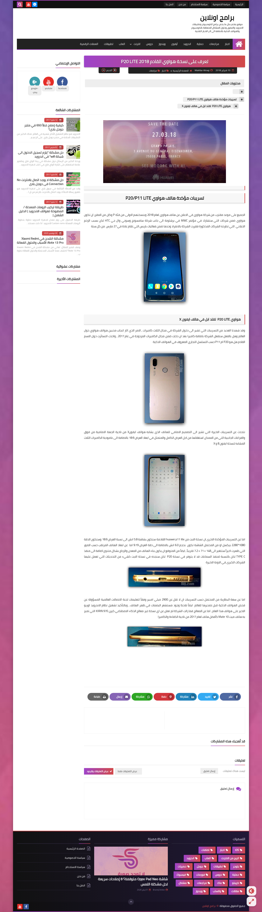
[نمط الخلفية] (251, 901)
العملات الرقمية (89, 43)
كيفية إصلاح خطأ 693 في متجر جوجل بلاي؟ (43, 127)
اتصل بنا (169, 4)
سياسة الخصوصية (221, 4)
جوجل (200, 866)
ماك (219, 882)
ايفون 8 (222, 443)
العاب (122, 43)
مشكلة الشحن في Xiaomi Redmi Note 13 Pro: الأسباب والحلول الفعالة (40, 240)
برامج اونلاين (217, 17)
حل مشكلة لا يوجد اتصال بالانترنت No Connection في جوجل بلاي (40, 182)
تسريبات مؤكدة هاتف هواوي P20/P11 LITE (211, 99)
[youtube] (28, 4)
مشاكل (183, 882)
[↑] (131, 902)
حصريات (182, 866)
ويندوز (162, 43)
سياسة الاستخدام (199, 4)
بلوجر (236, 866)
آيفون (174, 43)
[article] (126, 720)
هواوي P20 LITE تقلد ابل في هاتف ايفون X (206, 106)
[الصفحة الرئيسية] (239, 44)
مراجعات (214, 43)
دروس (149, 43)
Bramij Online (159, 890)
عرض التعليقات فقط (127, 771)
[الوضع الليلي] (251, 891)
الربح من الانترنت (230, 858)
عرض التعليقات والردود (98, 771)
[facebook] (26, 906)
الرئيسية (239, 4)
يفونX (131, 432)
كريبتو (235, 882)
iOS (237, 849)
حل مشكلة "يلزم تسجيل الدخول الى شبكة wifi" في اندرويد (40, 154)
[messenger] (34, 4)
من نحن (182, 4)
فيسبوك (181, 874)
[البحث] (20, 4)
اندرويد (187, 43)
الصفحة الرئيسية (181, 71)
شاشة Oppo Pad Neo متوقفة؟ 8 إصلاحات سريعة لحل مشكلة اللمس (133, 881)
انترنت (137, 43)
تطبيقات (108, 43)
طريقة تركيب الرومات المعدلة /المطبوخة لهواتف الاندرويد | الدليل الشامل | (41, 211)
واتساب (217, 891)
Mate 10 (223, 617)
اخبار (227, 43)
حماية (200, 43)
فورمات (200, 874)
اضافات (205, 849)
